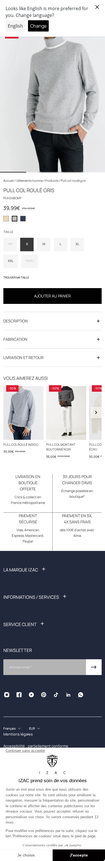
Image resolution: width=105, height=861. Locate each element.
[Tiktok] (56, 695)
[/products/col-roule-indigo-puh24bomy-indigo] (23, 413)
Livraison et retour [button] (23, 357)
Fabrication (15, 339)
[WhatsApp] (80, 695)
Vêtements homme (29, 180)
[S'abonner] (94, 667)
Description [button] (15, 321)
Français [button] (9, 728)
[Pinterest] (44, 695)
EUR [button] (32, 728)
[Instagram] (7, 695)
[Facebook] (19, 695)
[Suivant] (96, 412)
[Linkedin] (68, 695)
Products (52, 180)
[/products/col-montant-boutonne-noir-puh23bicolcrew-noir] (66, 413)
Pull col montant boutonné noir (61, 446)
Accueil (9, 180)
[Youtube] (31, 695)
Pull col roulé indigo (20, 444)
